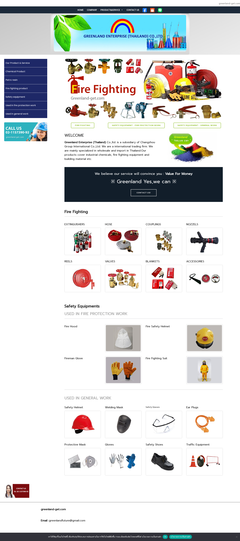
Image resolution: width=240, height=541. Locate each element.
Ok (165, 537)
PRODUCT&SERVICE (110, 9)
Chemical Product (15, 71)
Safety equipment (15, 96)
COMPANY (92, 9)
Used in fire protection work (21, 105)
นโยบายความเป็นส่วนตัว (181, 537)
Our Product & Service (18, 63)
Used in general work (17, 113)
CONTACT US (133, 9)
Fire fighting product (17, 88)
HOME (80, 9)
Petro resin (12, 80)
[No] (236, 536)
